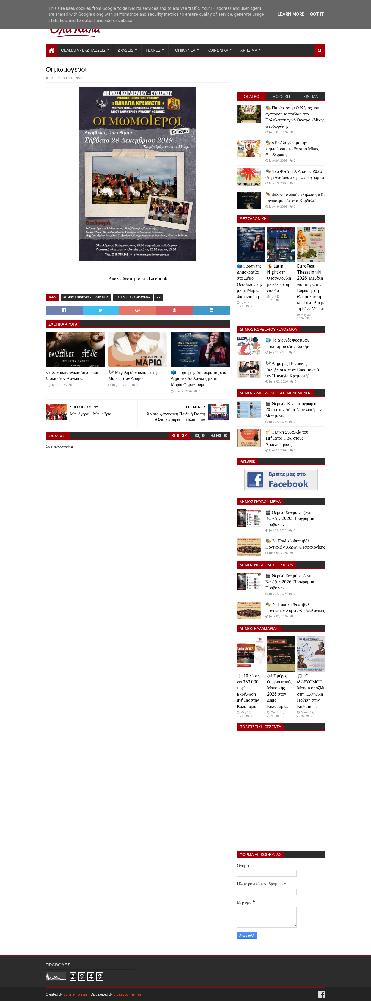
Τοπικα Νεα (184, 50)
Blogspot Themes (127, 994)
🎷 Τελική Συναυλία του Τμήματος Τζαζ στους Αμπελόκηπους (286, 438)
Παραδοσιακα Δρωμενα (132, 297)
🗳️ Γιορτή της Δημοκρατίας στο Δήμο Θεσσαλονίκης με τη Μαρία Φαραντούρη (198, 378)
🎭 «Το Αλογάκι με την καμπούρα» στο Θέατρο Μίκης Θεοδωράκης (292, 148)
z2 (158, 297)
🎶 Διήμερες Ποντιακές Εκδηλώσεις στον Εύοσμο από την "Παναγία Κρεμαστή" (292, 369)
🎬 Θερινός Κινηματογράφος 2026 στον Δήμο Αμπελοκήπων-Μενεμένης (294, 409)
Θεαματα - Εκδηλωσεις (83, 50)
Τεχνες (153, 50)
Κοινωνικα (217, 50)
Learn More (291, 14)
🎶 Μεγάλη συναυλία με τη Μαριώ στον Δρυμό (132, 375)
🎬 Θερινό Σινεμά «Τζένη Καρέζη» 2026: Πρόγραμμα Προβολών (289, 518)
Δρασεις (125, 50)
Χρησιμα (248, 50)
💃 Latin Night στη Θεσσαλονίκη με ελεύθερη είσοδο (279, 278)
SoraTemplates (75, 994)
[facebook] (321, 994)
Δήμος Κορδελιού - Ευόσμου (86, 297)
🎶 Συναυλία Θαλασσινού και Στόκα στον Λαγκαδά (72, 375)
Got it (317, 14)
